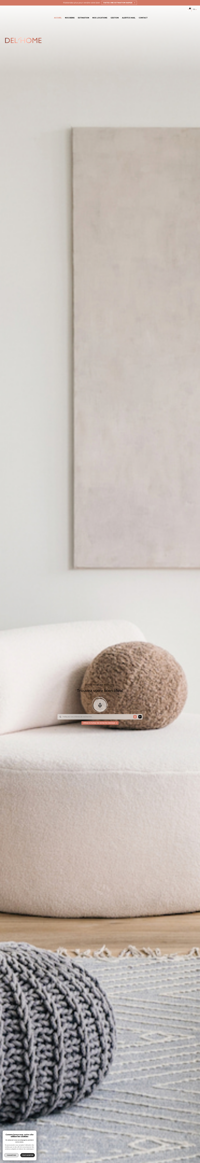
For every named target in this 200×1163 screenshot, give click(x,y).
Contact (143, 18)
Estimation (83, 18)
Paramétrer (11, 1155)
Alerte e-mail (128, 18)
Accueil (58, 18)
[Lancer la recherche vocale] (100, 705)
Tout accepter (27, 1155)
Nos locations (99, 18)
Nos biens (70, 18)
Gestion (115, 18)
